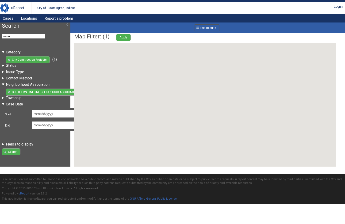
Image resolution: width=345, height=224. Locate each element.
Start (8, 114)
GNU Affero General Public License (153, 198)
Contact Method (19, 78)
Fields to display (19, 144)
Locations (29, 18)
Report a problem (59, 18)
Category (13, 52)
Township (14, 98)
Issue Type (15, 72)
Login (338, 6)
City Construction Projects (29, 59)
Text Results (208, 28)
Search (12, 151)
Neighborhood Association (28, 84)
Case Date (14, 104)
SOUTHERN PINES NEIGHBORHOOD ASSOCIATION (45, 92)
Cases (8, 18)
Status (11, 65)
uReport (17, 8)
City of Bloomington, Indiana (56, 8)
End (7, 125)
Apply (123, 37)
